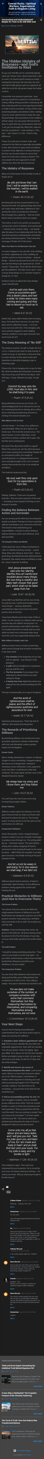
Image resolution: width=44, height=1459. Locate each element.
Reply (12, 1207)
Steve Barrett (15, 1262)
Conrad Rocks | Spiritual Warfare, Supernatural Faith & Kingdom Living (22, 6)
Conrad (12, 1279)
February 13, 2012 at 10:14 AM (20, 1251)
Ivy (11, 1228)
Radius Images (27, 1455)
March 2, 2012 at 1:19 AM (28, 1293)
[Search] (41, 4)
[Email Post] (7, 1188)
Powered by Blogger (23, 1451)
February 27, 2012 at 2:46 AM (29, 1262)
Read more (37, 1386)
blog (8, 1192)
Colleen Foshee (15, 1200)
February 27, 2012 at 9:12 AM (24, 1278)
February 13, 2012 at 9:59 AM (21, 1228)
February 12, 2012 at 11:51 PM (31, 1200)
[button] (41, 20)
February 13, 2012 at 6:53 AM (28, 1211)
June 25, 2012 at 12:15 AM (27, 1312)
